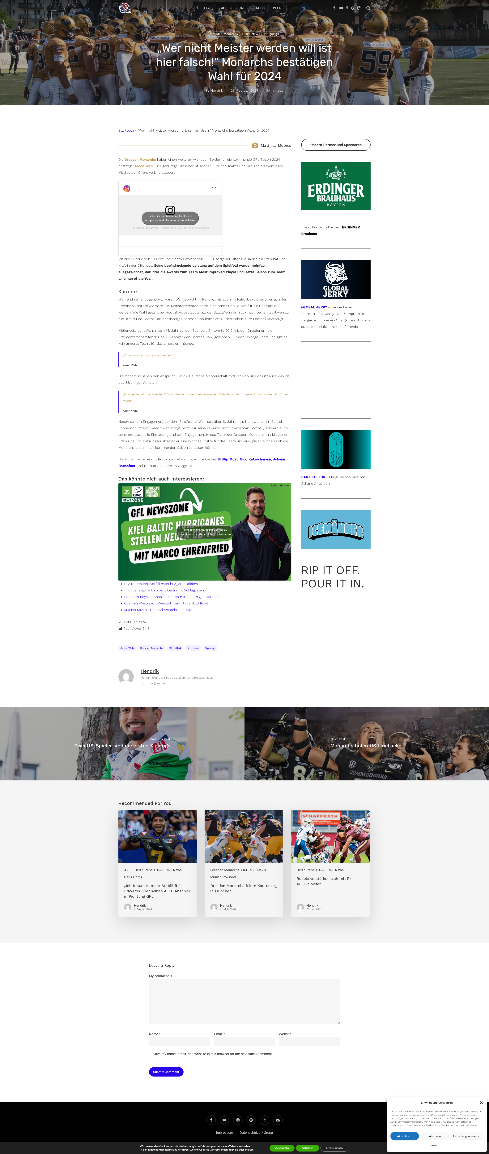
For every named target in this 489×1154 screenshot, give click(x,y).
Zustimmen (282, 1148)
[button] (481, 1103)
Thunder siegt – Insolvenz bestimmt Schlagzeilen (164, 590)
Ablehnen (435, 1136)
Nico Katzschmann (255, 459)
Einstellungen (156, 1150)
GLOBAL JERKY (314, 307)
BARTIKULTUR (313, 477)
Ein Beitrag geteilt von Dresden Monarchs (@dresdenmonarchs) (170, 227)
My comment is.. (161, 976)
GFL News (252, 34)
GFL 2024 (175, 648)
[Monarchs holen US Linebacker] (366, 743)
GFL (160, 870)
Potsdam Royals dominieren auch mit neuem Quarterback (171, 597)
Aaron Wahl (127, 648)
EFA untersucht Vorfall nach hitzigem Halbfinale (162, 584)
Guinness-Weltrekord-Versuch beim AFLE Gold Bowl (166, 603)
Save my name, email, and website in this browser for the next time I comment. (213, 1054)
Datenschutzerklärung (256, 1132)
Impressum (224, 1132)
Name (154, 1034)
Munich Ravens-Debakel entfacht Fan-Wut (158, 610)
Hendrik (216, 90)
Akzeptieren (404, 1136)
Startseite (126, 130)
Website (285, 1034)
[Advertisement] (336, 380)
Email (219, 1034)
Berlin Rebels (145, 870)
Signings (273, 34)
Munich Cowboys (223, 877)
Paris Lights (133, 877)
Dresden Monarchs (224, 34)
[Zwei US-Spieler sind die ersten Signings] (122, 743)
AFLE (128, 870)
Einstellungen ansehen (467, 1136)
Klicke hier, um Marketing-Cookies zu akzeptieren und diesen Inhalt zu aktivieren (170, 218)
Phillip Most (228, 459)
